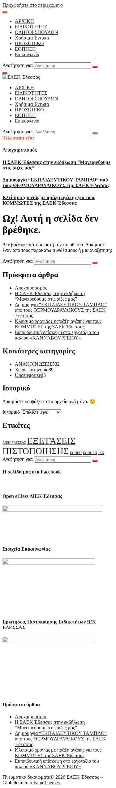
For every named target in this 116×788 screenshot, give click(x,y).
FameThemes (46, 782)
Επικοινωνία (27, 54)
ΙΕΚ (101, 453)
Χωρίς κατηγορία (32, 369)
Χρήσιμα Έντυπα (32, 37)
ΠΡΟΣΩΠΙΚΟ (29, 43)
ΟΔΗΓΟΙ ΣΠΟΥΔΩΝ (36, 32)
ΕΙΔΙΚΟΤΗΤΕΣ (31, 26)
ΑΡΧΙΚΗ (24, 21)
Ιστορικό (11, 412)
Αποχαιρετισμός (19, 149)
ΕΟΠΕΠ (76, 453)
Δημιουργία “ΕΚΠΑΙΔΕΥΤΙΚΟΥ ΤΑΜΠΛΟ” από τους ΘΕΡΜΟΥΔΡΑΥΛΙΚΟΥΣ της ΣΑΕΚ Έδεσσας (56, 182)
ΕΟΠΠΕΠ (25, 49)
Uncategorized (29, 375)
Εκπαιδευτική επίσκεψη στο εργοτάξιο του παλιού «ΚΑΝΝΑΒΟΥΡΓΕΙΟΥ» (57, 335)
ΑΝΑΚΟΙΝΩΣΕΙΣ (33, 364)
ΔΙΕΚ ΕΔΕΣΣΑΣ (14, 442)
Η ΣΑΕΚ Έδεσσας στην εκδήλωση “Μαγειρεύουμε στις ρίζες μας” (50, 296)
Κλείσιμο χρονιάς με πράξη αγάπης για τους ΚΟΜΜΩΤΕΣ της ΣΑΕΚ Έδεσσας (48, 200)
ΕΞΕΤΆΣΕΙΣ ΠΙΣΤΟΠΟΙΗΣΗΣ (38, 446)
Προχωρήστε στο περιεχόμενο (32, 5)
